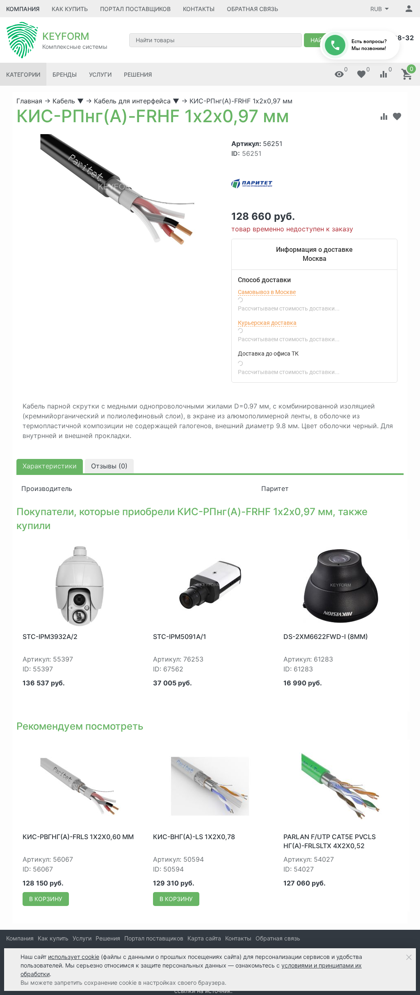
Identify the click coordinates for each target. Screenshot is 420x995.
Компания (22, 8)
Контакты (199, 8)
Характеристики (50, 466)
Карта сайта (204, 938)
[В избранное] (397, 116)
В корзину (45, 898)
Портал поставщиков (135, 8)
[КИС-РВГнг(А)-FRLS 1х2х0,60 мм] (80, 786)
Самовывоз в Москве (267, 292)
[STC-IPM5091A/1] (210, 585)
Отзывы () (109, 466)
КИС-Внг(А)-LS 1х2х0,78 (194, 837)
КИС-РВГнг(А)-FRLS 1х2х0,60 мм (78, 837)
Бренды (64, 74)
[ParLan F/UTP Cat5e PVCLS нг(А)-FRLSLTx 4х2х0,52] (340, 786)
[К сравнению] (383, 116)
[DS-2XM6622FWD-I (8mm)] (340, 585)
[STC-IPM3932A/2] (79, 585)
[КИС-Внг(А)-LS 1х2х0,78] (210, 786)
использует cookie (73, 956)
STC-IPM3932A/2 (50, 636)
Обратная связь (252, 8)
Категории (23, 74)
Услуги (100, 74)
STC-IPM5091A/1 (179, 636)
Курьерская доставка (267, 322)
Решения (138, 74)
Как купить (70, 8)
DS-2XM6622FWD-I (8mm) (325, 636)
